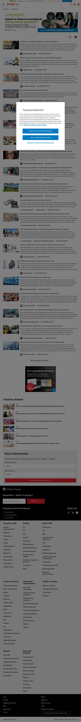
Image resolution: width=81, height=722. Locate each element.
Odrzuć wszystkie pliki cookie (40, 137)
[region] (40, 126)
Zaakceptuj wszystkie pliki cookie (40, 131)
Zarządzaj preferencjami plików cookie (40, 143)
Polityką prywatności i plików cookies (35, 125)
